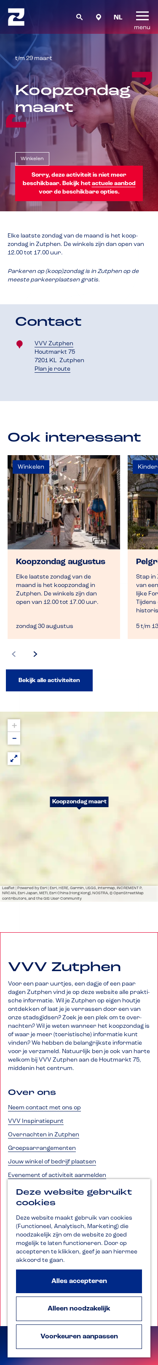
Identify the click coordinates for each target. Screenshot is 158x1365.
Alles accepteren (79, 1281)
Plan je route (55, 369)
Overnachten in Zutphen (43, 1135)
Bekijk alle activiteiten (49, 680)
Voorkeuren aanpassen (79, 1336)
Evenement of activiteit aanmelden (57, 1175)
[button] (79, 807)
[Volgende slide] (35, 654)
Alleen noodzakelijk (79, 1308)
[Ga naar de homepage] (16, 17)
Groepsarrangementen (42, 1148)
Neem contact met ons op (44, 1108)
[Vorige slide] (14, 654)
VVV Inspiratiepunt (36, 1121)
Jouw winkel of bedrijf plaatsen (52, 1162)
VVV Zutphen (54, 344)
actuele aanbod (114, 183)
